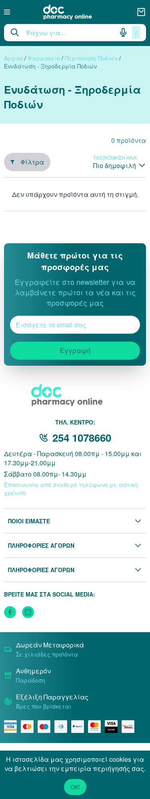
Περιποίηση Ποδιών (91, 58)
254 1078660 (81, 437)
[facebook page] (10, 612)
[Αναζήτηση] (15, 32)
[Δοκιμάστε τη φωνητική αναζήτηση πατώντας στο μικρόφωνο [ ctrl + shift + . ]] (123, 32)
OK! (75, 787)
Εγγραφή (75, 350)
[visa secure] (113, 726)
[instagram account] (28, 612)
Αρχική (13, 58)
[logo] (73, 12)
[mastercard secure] (96, 726)
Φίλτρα (32, 161)
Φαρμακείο (44, 58)
